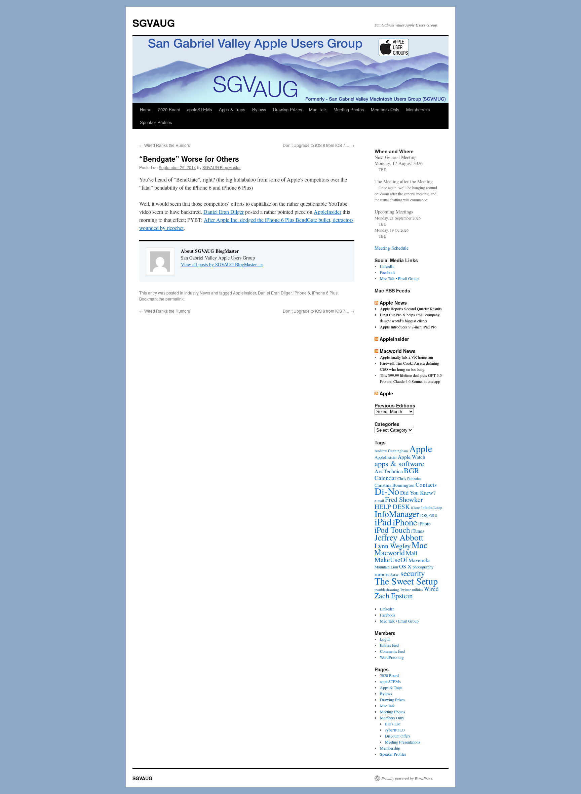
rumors (382, 574)
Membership (418, 109)
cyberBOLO (395, 729)
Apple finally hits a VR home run (406, 357)
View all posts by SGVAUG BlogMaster (222, 264)
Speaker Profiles (156, 122)
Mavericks (419, 560)
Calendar (385, 478)
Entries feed (389, 645)
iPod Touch (392, 529)
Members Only (385, 109)
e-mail (379, 500)
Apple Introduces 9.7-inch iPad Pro (408, 326)
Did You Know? (417, 493)
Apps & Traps (232, 109)
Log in (385, 639)
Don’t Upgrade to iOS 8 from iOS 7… (318, 145)
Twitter (405, 589)
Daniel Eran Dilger (223, 211)
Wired (431, 589)
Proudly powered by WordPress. (407, 778)
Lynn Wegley (393, 545)
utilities (417, 589)
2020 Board (169, 109)
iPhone (405, 522)
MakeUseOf (391, 559)
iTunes (417, 530)
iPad (383, 521)
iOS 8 (432, 515)
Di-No (387, 491)
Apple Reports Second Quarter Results (411, 308)
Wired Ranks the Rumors (164, 145)
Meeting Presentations (402, 742)
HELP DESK (392, 506)
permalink (174, 299)
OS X (405, 566)
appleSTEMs (199, 109)
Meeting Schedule (392, 248)
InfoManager (397, 513)
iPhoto (424, 524)
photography (423, 567)
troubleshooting (387, 589)
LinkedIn (387, 266)
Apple (386, 393)
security (412, 573)
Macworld (390, 552)
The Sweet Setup (406, 580)
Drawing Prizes (287, 109)
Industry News (197, 292)
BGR (411, 470)
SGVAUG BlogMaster (221, 167)
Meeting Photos (349, 109)
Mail (411, 553)
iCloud (415, 507)
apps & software (399, 463)
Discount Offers (398, 736)
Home (145, 109)
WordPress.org (392, 657)
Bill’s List (392, 723)
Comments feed (392, 651)
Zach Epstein (394, 595)
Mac (420, 545)
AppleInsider (327, 211)
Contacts (426, 484)
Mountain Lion (386, 566)
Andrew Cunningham (391, 450)
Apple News (393, 302)
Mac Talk (318, 109)
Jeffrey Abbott (399, 537)
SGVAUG (153, 22)
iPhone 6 (302, 292)
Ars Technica (389, 471)
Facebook (387, 272)
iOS (423, 515)
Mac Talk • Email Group (399, 278)
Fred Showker (404, 499)
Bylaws (259, 109)
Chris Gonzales (409, 478)
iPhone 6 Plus (325, 292)
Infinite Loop (431, 507)
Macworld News (398, 351)
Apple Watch (411, 456)
